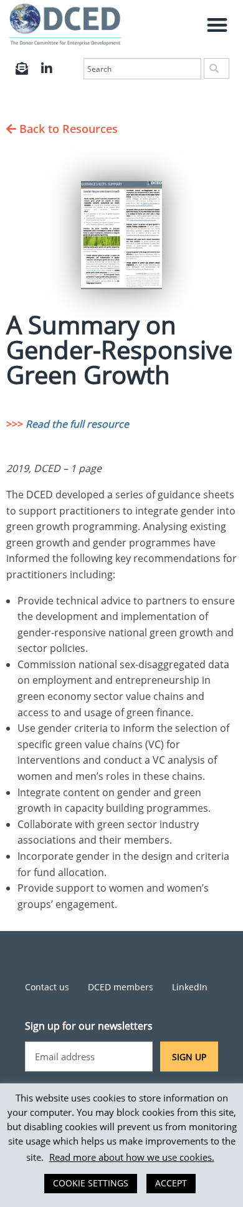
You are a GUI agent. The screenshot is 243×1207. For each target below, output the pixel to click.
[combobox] (142, 68)
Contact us (47, 987)
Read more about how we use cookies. (131, 1157)
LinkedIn (189, 987)
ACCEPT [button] (171, 1183)
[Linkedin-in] (46, 68)
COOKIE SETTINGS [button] (90, 1183)
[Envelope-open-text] (21, 68)
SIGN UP (189, 1057)
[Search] (216, 68)
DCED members (120, 987)
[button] (217, 24)
